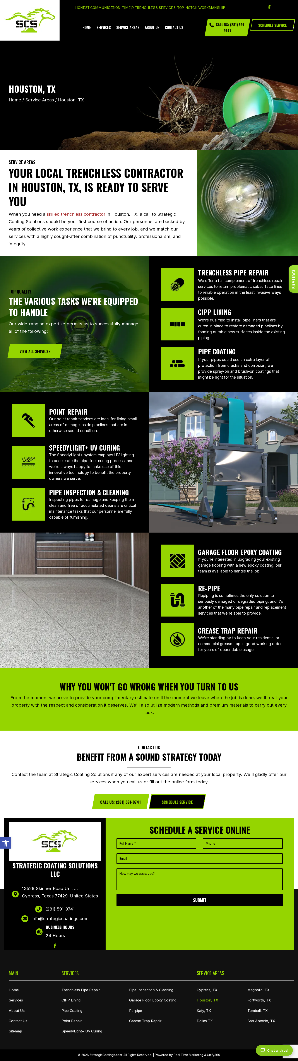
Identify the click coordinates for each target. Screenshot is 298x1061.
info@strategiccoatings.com (60, 918)
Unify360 (213, 1055)
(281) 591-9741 (60, 909)
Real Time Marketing (188, 1055)
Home (15, 100)
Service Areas (39, 100)
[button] (5, 843)
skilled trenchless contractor (76, 214)
